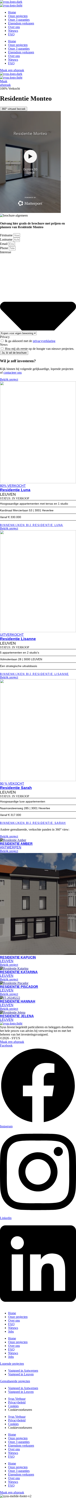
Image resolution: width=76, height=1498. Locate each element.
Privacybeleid (17, 1402)
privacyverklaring (44, 341)
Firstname (6, 235)
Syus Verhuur (17, 1398)
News (3, 344)
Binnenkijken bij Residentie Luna (31, 525)
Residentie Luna (15, 490)
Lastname (6, 239)
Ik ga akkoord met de (30, 341)
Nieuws (13, 30)
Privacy (5, 337)
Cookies (13, 1406)
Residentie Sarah (16, 788)
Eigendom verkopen (21, 23)
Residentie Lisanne (18, 639)
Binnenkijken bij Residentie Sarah (33, 822)
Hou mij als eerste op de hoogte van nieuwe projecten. (39, 348)
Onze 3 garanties (19, 19)
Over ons (14, 27)
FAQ (11, 34)
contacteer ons (12, 372)
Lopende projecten (12, 1363)
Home (12, 12)
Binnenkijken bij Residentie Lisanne (34, 674)
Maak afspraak (5, 83)
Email (4, 243)
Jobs (11, 1331)
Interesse (5, 252)
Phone (4, 248)
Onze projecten (18, 16)
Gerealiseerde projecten (15, 1381)
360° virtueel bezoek (14, 108)
